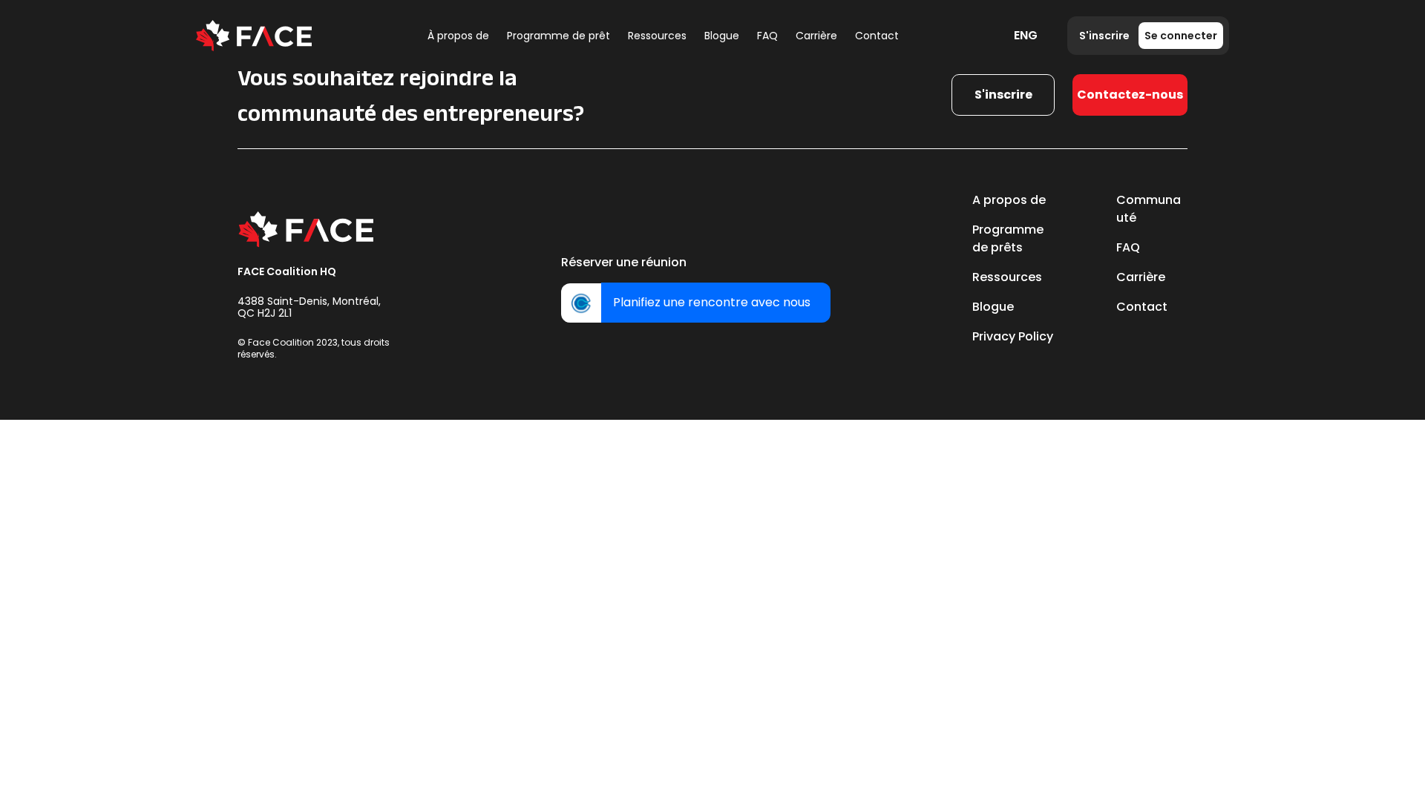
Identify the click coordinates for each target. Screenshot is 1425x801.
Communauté (1148, 208)
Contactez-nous (1130, 94)
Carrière (816, 35)
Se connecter (1180, 35)
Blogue (721, 35)
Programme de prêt (558, 35)
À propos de (458, 35)
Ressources (657, 35)
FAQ (767, 35)
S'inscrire (1104, 35)
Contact (877, 35)
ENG (1026, 35)
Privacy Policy (1012, 336)
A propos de (1009, 199)
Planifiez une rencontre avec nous (711, 302)
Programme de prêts (1008, 238)
